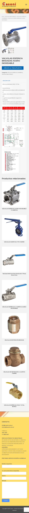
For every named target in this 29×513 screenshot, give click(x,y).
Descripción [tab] (6, 80)
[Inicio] (9, 4)
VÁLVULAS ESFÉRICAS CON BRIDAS (15, 72)
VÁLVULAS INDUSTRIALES (10, 16)
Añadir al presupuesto (13, 68)
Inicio (3, 16)
